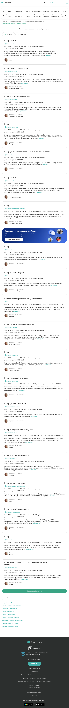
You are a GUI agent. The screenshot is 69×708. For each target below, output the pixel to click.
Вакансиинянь (9, 15)
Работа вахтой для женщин (10, 617)
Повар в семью (10, 41)
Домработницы (36, 11)
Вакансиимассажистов (55, 15)
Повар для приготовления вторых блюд (19, 324)
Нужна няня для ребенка (9, 608)
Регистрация (59, 3)
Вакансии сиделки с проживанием (12, 620)
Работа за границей (8, 611)
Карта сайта (34, 695)
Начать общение (14, 239)
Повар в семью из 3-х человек (16, 378)
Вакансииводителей (46, 15)
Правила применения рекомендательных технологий (34, 682)
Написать (34, 664)
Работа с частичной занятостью (11, 606)
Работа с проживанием (9, 614)
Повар (6, 124)
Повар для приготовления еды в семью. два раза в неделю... (27, 152)
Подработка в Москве (8, 603)
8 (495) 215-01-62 (34, 685)
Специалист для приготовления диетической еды (23, 299)
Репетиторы (18, 11)
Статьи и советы (34, 668)
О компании (34, 671)
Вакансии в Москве (8, 600)
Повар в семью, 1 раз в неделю (16, 68)
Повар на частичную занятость (16, 455)
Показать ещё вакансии (34, 591)
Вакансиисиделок (27, 15)
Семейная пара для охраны (10, 623)
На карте (9, 34)
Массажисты (55, 11)
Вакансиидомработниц (37, 15)
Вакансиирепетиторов (18, 15)
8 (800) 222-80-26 (34, 687)
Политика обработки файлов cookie (34, 678)
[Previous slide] (3, 11)
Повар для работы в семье (14, 483)
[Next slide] (65, 11)
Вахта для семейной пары (10, 626)
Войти (52, 3)
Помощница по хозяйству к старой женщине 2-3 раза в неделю (25, 563)
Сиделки (27, 11)
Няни (9, 11)
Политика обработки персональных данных (34, 675)
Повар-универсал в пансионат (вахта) (19, 430)
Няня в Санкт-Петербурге (34, 692)
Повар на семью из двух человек (17, 96)
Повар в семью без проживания (16, 509)
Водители (46, 11)
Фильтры (23, 34)
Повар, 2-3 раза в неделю (14, 273)
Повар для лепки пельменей (15, 404)
